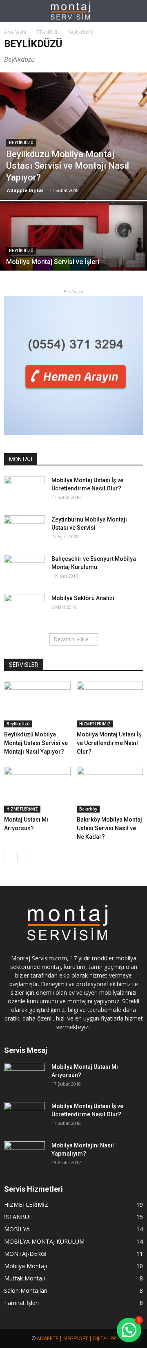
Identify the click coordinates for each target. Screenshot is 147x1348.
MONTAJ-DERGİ (25, 1254)
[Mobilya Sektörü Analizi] (24, 608)
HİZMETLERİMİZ (95, 724)
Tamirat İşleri (21, 1303)
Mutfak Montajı (24, 1278)
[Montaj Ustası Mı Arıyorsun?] (37, 790)
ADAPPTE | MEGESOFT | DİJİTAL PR (76, 1338)
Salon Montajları (25, 1290)
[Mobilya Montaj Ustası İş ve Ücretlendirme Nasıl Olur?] (24, 490)
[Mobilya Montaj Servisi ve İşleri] (73, 256)
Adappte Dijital (25, 190)
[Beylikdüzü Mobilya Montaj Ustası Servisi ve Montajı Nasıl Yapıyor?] (73, 136)
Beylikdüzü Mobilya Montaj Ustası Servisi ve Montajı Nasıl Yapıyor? (36, 743)
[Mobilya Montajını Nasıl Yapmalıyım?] (24, 1155)
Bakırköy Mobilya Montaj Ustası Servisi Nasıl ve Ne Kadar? (109, 828)
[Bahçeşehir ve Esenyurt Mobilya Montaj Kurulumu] (24, 569)
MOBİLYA (17, 1229)
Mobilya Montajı (25, 1266)
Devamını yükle (71, 639)
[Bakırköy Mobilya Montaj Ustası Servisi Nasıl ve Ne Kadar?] (110, 790)
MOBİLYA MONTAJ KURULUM (44, 1241)
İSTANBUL (18, 1217)
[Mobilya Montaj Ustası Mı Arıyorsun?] (24, 1077)
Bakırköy (88, 809)
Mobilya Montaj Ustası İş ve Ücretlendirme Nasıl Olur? (109, 743)
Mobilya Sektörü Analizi (82, 598)
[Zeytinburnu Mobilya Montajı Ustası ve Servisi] (24, 529)
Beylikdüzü (21, 142)
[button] (135, 11)
